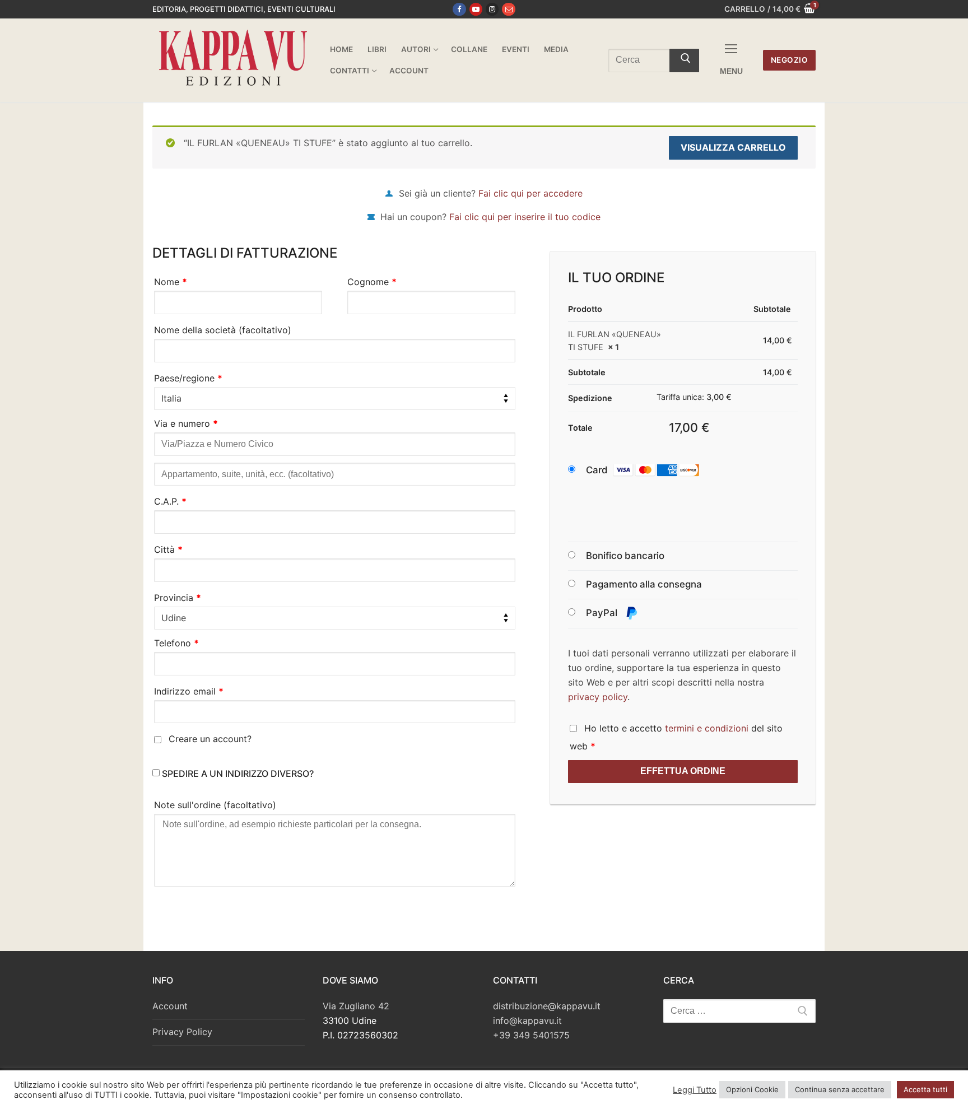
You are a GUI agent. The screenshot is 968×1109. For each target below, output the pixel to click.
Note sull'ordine (215, 804)
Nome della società (222, 330)
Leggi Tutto (694, 1090)
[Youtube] (475, 9)
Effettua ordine (682, 771)
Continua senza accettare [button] (840, 1089)
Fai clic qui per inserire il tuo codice (525, 216)
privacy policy (597, 696)
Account (170, 1006)
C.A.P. (170, 501)
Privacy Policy (182, 1031)
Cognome (372, 281)
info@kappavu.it (527, 1020)
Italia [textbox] (171, 398)
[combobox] (334, 399)
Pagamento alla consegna (644, 584)
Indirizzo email (189, 691)
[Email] (508, 9)
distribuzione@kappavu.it (547, 1006)
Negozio (789, 59)
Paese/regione (188, 378)
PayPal (603, 612)
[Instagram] (492, 9)
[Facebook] (459, 9)
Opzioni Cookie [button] (752, 1089)
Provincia (177, 597)
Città (168, 549)
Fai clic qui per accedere (530, 193)
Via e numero (186, 423)
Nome (170, 281)
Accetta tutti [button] (925, 1089)
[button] (653, 470)
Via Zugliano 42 (356, 1006)
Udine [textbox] (173, 617)
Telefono (176, 643)
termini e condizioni (706, 728)
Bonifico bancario (625, 555)
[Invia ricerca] (684, 60)
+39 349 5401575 (531, 1035)
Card (597, 470)
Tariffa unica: (694, 397)
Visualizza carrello (733, 147)
